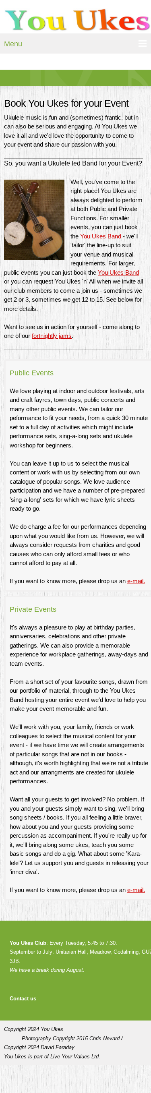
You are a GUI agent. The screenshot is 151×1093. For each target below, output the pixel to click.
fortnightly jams (52, 335)
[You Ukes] (77, 20)
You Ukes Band (100, 236)
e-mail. (136, 581)
